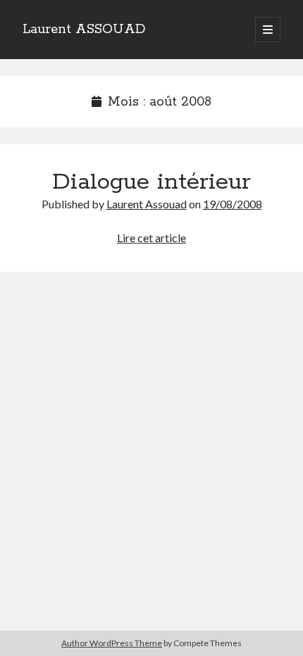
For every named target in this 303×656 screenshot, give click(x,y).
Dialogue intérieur (151, 182)
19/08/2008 (232, 203)
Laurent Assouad (146, 203)
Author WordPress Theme (111, 643)
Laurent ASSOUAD (84, 29)
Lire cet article (151, 237)
